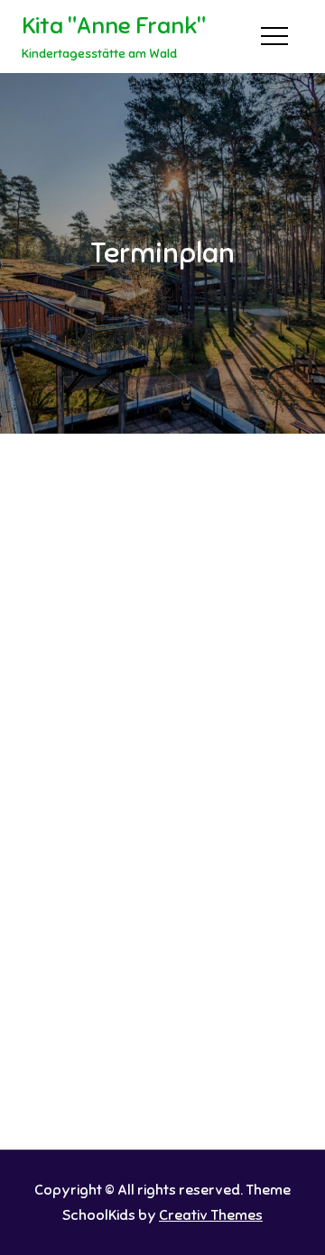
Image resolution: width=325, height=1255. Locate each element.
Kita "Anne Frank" (114, 26)
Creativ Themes (211, 1215)
